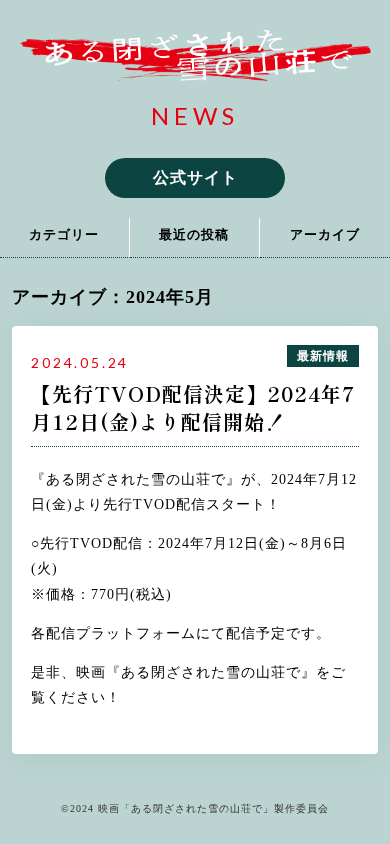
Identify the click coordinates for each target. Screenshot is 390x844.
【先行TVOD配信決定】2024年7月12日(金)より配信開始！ (193, 408)
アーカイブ (325, 234)
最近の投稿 (194, 234)
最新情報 (323, 356)
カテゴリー (64, 234)
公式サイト (195, 177)
